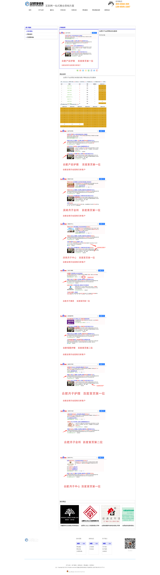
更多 (84, 543)
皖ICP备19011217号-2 (99, 567)
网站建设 (79, 546)
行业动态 (91, 549)
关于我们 (104, 546)
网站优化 (79, 549)
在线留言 (104, 551)
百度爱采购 (79, 551)
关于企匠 (68, 565)
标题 (78, 543)
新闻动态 (80, 565)
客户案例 (104, 549)
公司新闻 (91, 546)
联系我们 (92, 565)
